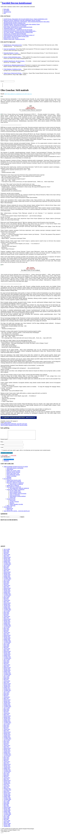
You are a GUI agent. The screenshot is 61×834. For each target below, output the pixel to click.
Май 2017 (6, 695)
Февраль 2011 (7, 788)
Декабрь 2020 (7, 638)
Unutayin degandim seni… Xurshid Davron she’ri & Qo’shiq (18, 29)
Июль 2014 (6, 741)
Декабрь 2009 (7, 795)
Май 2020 (6, 647)
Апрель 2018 (7, 681)
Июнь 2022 (6, 613)
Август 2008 (7, 815)
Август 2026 (7, 549)
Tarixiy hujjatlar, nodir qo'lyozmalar (18, 493)
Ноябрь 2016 (7, 703)
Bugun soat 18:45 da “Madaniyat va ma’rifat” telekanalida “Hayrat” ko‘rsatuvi (22, 20)
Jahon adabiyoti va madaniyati (14, 93)
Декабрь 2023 (7, 590)
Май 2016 (6, 711)
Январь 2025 (7, 573)
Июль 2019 (6, 660)
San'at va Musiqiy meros (15, 492)
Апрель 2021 (7, 632)
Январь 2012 (7, 781)
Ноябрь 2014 (7, 736)
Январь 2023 (7, 604)
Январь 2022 (7, 620)
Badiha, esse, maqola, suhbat (13, 470)
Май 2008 (6, 819)
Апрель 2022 (7, 616)
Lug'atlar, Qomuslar (14, 501)
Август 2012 (7, 772)
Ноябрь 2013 (7, 752)
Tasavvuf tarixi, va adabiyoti (16, 484)
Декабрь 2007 (7, 826)
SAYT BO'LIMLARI (9, 459)
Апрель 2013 (7, 761)
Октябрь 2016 (7, 705)
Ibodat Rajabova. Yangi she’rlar (11, 37)
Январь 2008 (7, 824)
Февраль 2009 (7, 807)
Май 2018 (6, 679)
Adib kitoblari (10, 469)
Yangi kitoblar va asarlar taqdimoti (18, 496)
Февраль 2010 (7, 792)
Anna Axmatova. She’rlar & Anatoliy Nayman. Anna (16, 36)
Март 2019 (6, 666)
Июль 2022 (6, 612)
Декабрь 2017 (7, 686)
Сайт (2, 447)
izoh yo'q (29, 93)
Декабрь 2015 (7, 718)
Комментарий (4, 439)
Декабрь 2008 (7, 810)
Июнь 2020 (6, 646)
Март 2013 (6, 763)
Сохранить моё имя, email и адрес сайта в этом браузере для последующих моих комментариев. (26, 450)
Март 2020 (6, 650)
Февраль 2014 (7, 748)
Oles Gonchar (8, 422)
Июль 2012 (6, 773)
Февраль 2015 (7, 732)
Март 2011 (6, 787)
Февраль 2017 (7, 699)
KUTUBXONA (7, 478)
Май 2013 (6, 760)
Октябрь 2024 (7, 577)
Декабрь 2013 (7, 750)
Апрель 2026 (7, 554)
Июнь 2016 (6, 710)
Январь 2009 (7, 808)
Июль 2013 (6, 757)
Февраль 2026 (7, 557)
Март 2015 (6, 730)
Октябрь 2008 (7, 812)
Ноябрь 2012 (7, 768)
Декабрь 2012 (7, 767)
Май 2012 (6, 776)
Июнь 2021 (6, 629)
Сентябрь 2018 (7, 674)
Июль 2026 (6, 550)
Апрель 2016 (7, 713)
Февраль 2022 (7, 619)
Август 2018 (7, 675)
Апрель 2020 (7, 648)
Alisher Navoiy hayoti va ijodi (14, 480)
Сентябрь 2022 (7, 609)
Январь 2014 (7, 749)
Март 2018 (6, 682)
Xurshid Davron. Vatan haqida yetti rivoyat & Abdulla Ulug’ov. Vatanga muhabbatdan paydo (25, 19)
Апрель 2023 (7, 600)
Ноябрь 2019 (7, 655)
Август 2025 (7, 565)
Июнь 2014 (6, 742)
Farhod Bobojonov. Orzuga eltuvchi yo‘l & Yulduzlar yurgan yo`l (19, 35)
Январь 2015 (7, 733)
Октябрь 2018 (7, 672)
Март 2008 (6, 822)
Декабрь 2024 (7, 574)
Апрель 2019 (7, 664)
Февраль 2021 (7, 635)
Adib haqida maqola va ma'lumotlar (15, 468)
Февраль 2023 (7, 603)
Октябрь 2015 (7, 721)
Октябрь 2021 (7, 624)
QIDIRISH (6, 460)
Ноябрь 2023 (7, 592)
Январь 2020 (7, 652)
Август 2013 (7, 756)
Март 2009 (6, 806)
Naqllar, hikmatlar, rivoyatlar (16, 504)
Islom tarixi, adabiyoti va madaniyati (15, 482)
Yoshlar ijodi (12, 497)
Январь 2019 (7, 668)
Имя (2, 441)
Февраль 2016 (7, 716)
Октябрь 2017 (7, 689)
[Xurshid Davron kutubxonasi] (16, 3)
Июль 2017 (6, 693)
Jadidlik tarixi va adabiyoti (13, 485)
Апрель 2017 (7, 697)
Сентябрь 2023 (7, 594)
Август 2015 (7, 724)
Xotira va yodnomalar (15, 494)
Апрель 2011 (7, 785)
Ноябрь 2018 (7, 671)
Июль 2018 (6, 677)
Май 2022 (6, 615)
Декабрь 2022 (7, 605)
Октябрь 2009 (7, 798)
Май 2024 (6, 584)
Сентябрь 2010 (7, 789)
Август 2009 (7, 800)
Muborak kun (10, 508)
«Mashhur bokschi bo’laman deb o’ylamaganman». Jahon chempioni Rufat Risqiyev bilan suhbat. (27, 21)
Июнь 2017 (6, 694)
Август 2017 (7, 691)
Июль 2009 (6, 802)
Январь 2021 (7, 636)
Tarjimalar (9, 477)
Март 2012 (6, 779)
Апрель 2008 (7, 820)
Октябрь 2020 (7, 640)
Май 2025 (6, 568)
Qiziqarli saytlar (7, 11)
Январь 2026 (7, 558)
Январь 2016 (7, 717)
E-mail (2, 444)
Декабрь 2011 (7, 783)
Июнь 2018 (6, 678)
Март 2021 (6, 633)
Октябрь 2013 (7, 753)
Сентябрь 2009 (7, 799)
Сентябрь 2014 (7, 738)
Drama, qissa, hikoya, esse (13, 473)
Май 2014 (6, 744)
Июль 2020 (6, 644)
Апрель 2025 (7, 569)
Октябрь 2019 (7, 656)
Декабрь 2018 (7, 670)
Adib (5, 93)
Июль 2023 (6, 597)
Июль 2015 (6, 725)
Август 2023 (7, 596)
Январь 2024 (7, 589)
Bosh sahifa (6, 9)
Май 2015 (6, 728)
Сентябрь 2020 (7, 642)
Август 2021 (7, 627)
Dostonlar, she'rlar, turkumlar (13, 472)
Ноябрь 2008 (7, 811)
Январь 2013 (7, 765)
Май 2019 (6, 663)
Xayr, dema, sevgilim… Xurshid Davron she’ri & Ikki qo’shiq (18, 32)
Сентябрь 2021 (7, 625)
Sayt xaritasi (6, 10)
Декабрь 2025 (7, 560)
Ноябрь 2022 (7, 607)
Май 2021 (6, 631)
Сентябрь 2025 (7, 564)
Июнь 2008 (6, 818)
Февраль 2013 (7, 764)
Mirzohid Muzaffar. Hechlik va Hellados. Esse (14, 23)
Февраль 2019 (7, 667)
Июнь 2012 (6, 775)
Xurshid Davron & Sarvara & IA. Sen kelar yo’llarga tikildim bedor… (20, 31)
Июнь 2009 (6, 803)
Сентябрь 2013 (7, 754)
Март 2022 (6, 617)
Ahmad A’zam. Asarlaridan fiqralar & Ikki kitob (15, 33)
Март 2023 (6, 601)
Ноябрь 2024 (7, 576)
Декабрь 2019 (7, 654)
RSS (5, 13)
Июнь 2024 (6, 582)
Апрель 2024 (7, 585)
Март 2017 (6, 698)
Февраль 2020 (7, 651)
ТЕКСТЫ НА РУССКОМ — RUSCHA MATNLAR (17, 511)
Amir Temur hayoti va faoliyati (14, 481)
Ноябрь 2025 (7, 561)
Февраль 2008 (7, 823)
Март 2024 (6, 586)
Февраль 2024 (7, 588)
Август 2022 (7, 611)
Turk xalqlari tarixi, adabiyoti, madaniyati (19, 488)
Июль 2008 (6, 816)
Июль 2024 (6, 581)
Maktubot (12, 503)
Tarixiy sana (9, 509)
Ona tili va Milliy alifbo (15, 490)
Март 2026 (6, 555)
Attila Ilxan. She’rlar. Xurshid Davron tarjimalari (15, 25)
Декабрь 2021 (7, 621)
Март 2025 (6, 570)
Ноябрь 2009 (7, 796)
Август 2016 (7, 707)
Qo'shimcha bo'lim (11, 499)
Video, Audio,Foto (11, 505)
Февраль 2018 (7, 683)
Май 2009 (6, 804)
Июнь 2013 (6, 759)
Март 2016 (6, 714)
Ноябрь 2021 (7, 623)
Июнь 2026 (6, 551)
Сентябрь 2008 (7, 814)
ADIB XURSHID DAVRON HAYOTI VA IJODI (16, 466)
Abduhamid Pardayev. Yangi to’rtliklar (13, 28)
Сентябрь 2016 (7, 706)
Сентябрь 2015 (7, 722)
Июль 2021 (6, 628)
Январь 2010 (7, 793)
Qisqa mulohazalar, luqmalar (13, 474)
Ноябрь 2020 (7, 639)
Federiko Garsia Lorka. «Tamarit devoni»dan (14, 39)
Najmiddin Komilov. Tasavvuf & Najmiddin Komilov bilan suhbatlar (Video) (22, 24)
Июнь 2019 (6, 662)
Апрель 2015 (7, 729)
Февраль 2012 (7, 780)
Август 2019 (7, 659)
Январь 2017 (7, 701)
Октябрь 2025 (7, 562)
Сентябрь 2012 (7, 771)
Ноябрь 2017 (7, 687)
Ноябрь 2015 (7, 720)
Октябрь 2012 (7, 769)
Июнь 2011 (6, 784)
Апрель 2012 (7, 777)
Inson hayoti (12, 500)
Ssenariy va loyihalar (11, 476)
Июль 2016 (6, 709)
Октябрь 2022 (7, 608)
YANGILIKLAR (8, 507)
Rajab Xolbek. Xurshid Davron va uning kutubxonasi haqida (18, 27)
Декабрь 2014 (7, 734)
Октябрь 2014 (7, 737)
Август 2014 (7, 740)
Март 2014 (6, 746)
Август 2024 (7, 580)
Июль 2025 (6, 566)
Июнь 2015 (6, 726)
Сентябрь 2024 (7, 578)
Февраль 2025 (7, 572)
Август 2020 (7, 643)
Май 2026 (6, 553)
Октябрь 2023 (7, 593)
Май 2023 (6, 599)
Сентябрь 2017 (7, 690)
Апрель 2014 (7, 745)
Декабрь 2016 (7, 702)
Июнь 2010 (6, 791)
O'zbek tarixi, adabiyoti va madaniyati (15, 489)
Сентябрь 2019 (7, 658)
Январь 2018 (7, 685)
